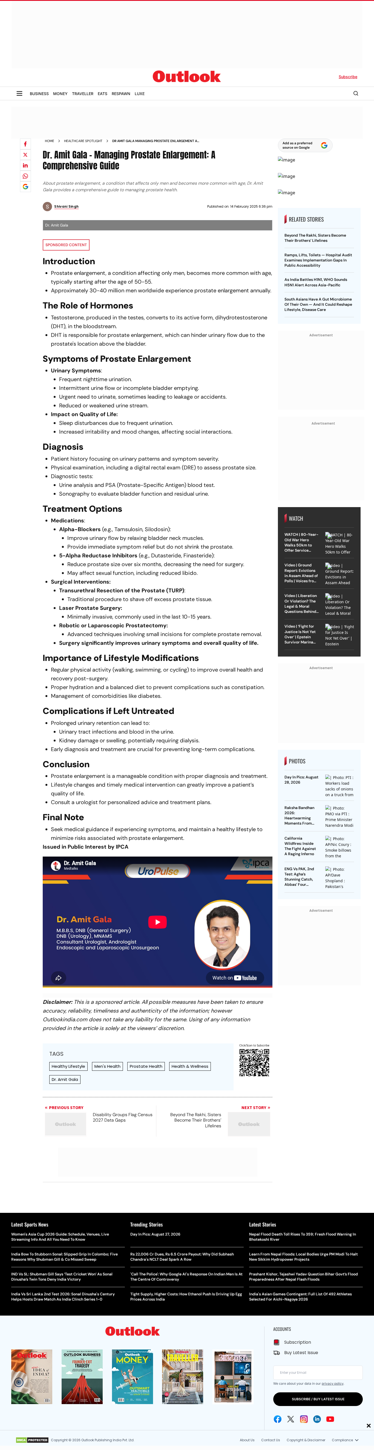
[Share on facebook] (25, 144)
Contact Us (270, 1440)
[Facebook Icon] (277, 1419)
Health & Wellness (190, 1066)
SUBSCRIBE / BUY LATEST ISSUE (318, 1399)
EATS (102, 93)
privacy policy (332, 1383)
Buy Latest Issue (301, 1352)
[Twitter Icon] (290, 1419)
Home (49, 141)
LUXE (140, 93)
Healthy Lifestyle (68, 1066)
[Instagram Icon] (304, 1419)
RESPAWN (121, 93)
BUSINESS (39, 93)
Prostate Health (146, 1066)
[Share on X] (25, 154)
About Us (247, 1440)
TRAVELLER (82, 93)
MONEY (60, 93)
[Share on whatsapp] (25, 176)
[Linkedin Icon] (317, 1419)
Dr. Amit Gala (65, 1079)
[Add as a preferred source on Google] (25, 186)
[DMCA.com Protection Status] (32, 1440)
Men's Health (107, 1066)
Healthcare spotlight (83, 141)
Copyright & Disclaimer (306, 1440)
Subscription (297, 1342)
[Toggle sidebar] (19, 93)
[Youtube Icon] (330, 1419)
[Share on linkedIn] (25, 165)
